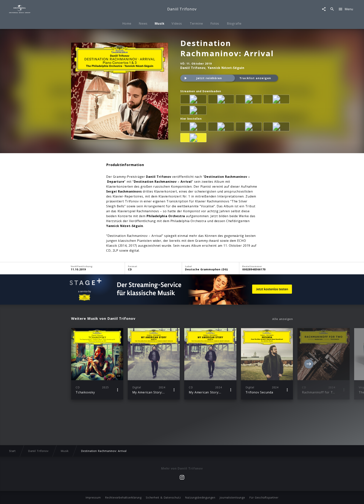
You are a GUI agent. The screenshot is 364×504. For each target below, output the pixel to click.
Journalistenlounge (232, 497)
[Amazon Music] (222, 100)
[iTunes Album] (277, 100)
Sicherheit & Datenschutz (163, 497)
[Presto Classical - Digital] (194, 111)
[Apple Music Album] (194, 100)
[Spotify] (249, 100)
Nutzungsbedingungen (200, 497)
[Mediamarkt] (222, 127)
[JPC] (277, 127)
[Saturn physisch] (249, 127)
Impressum (93, 497)
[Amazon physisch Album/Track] (194, 127)
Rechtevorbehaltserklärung (123, 497)
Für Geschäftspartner (263, 497)
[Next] (308, 363)
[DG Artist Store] (194, 138)
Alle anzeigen (282, 319)
